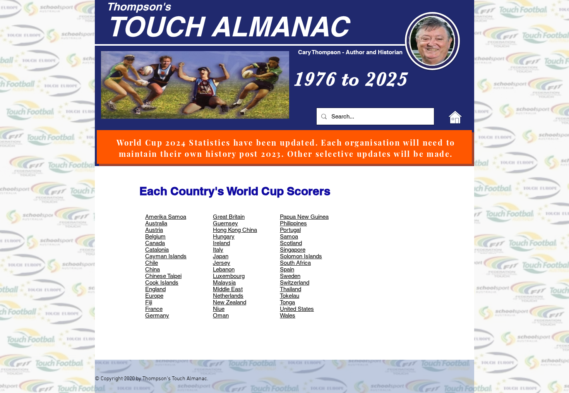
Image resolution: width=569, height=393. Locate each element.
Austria (154, 230)
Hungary (224, 236)
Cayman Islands (166, 256)
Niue (219, 308)
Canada (155, 243)
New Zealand (229, 302)
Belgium (155, 236)
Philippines (293, 223)
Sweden (290, 276)
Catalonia (157, 249)
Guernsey (225, 223)
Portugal (290, 230)
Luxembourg (229, 276)
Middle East (228, 289)
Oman (221, 315)
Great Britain (229, 216)
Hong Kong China (235, 230)
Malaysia (224, 282)
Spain (287, 269)
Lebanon (224, 269)
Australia (156, 223)
